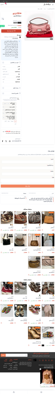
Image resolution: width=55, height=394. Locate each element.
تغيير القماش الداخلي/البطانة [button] (10, 113)
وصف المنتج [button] (15, 88)
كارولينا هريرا (52, 248)
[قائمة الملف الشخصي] (14, 392)
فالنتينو (53, 271)
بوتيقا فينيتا (25, 319)
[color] (39, 225)
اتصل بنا (50, 1)
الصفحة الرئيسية (50, 9)
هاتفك (51, 171)
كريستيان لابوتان (38, 341)
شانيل (26, 296)
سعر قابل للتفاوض (51, 212)
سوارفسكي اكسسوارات (48, 384)
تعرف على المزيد (15, 38)
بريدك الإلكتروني (50, 165)
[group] (39, 26)
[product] (47, 376)
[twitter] (46, 360)
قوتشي (26, 248)
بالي (53, 226)
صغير (9, 121)
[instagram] (43, 360)
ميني (15, 121)
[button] (52, 4)
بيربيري (40, 226)
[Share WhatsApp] (48, 1)
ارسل (3, 355)
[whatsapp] (52, 360)
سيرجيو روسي (39, 271)
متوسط (12, 121)
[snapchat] (40, 360)
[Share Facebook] (2, 141)
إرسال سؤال (27, 186)
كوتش (40, 319)
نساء (45, 9)
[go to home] (41, 392)
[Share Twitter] (6, 141)
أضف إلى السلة (10, 31)
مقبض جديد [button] (12, 107)
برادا (12, 248)
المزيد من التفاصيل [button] (14, 62)
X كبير (6, 121)
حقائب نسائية (40, 9)
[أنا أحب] (43, 213)
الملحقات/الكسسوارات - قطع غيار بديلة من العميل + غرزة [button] (10, 117)
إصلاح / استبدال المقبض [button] (10, 110)
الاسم (52, 159)
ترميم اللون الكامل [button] (12, 103)
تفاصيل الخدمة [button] (15, 93)
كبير (15, 123)
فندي (53, 319)
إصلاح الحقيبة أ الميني (13, 98)
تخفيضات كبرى (38, 214)
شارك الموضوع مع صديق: (16, 141)
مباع (43, 345)
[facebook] (49, 360)
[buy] (42, 230)
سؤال (53, 177)
